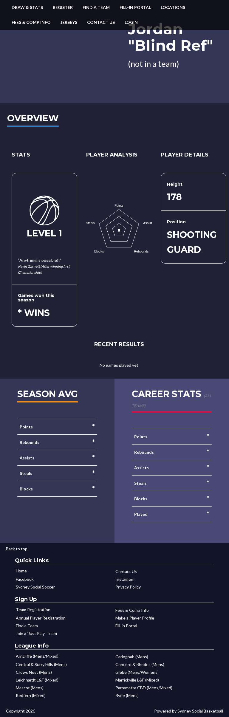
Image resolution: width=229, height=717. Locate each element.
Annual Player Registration (41, 617)
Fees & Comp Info (31, 22)
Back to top (16, 548)
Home (21, 570)
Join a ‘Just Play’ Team (36, 633)
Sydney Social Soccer (35, 586)
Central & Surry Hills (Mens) (41, 664)
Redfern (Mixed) (31, 695)
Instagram (124, 579)
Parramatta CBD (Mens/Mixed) (143, 687)
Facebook (25, 579)
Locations (173, 7)
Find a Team (96, 7)
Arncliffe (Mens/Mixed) (37, 656)
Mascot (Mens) (30, 687)
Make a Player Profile (134, 617)
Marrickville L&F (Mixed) (137, 679)
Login (131, 22)
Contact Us (101, 22)
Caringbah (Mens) (131, 656)
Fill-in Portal (135, 7)
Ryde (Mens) (127, 695)
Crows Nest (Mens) (34, 672)
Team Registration (33, 609)
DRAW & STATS (27, 7)
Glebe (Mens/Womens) (137, 672)
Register (63, 7)
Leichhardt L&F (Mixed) (37, 679)
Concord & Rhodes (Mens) (139, 664)
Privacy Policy (128, 586)
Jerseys (69, 22)
